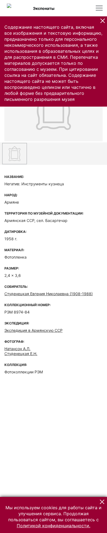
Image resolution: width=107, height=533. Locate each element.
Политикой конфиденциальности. (53, 525)
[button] (102, 21)
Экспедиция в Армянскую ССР (33, 330)
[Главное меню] (99, 8)
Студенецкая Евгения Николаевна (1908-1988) (48, 293)
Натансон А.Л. (17, 348)
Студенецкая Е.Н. (20, 353)
